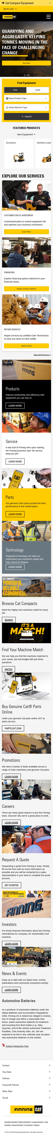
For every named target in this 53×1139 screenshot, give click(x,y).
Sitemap (36, 1125)
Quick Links (8, 9)
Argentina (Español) (11, 1122)
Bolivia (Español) (24, 1122)
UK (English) (28, 1125)
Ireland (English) (17, 1125)
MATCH (8, 669)
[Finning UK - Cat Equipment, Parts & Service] (9, 17)
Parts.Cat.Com (13, 728)
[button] (48, 16)
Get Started (11, 885)
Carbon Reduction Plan (17, 1046)
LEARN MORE (11, 776)
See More (26, 63)
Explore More (26, 346)
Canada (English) (37, 1122)
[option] (26, 49)
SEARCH (9, 619)
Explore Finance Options (26, 289)
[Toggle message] (50, 2)
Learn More (26, 232)
